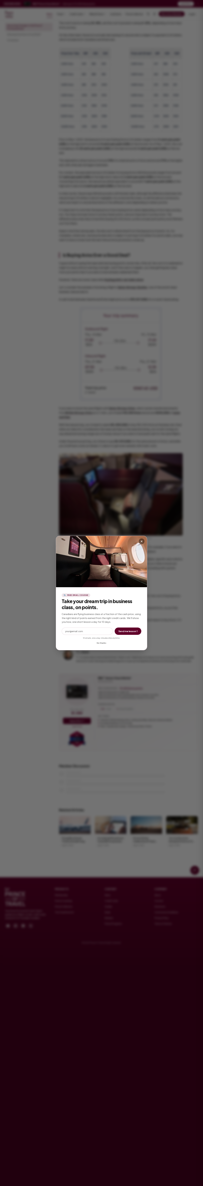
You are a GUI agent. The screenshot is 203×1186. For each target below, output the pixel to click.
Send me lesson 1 (128, 631)
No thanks (101, 643)
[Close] (141, 541)
